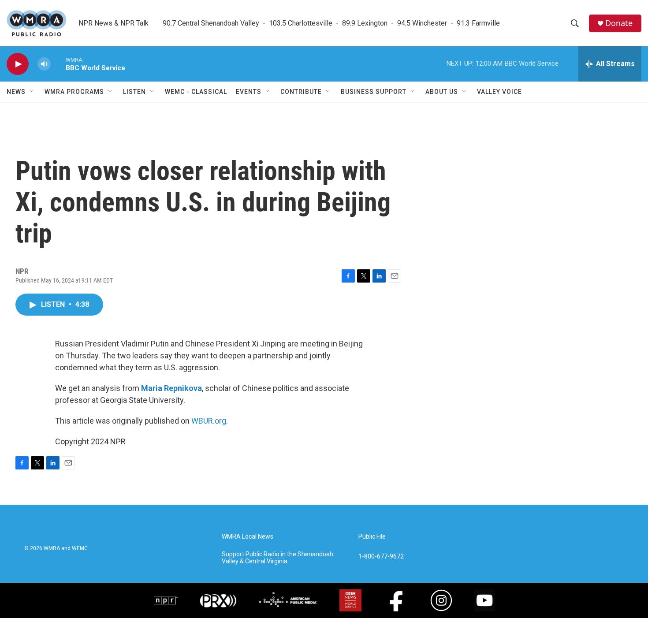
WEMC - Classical (196, 91)
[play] (18, 64)
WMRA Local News (247, 536)
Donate (619, 23)
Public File (372, 536)
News (16, 91)
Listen (134, 91)
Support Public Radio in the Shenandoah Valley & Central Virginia (277, 558)
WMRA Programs (74, 91)
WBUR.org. (209, 420)
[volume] (44, 64)
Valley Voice (499, 91)
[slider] (58, 63)
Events (248, 91)
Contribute (301, 91)
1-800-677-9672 (381, 556)
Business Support (373, 91)
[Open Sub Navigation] (32, 91)
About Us (441, 91)
